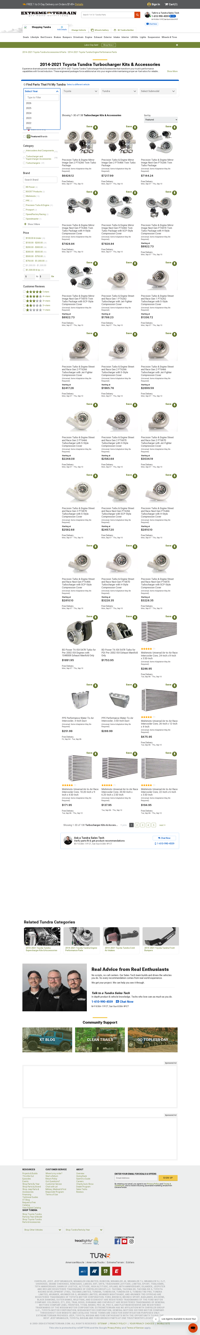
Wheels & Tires (169, 37)
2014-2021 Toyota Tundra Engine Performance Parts (92, 52)
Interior (125, 37)
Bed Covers (46, 37)
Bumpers (67, 37)
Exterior (108, 37)
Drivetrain (78, 37)
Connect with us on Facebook (117, 1241)
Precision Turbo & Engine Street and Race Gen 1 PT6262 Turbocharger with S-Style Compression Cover (157, 300)
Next (161, 825)
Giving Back (81, 1176)
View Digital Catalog (31, 1208)
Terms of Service (135, 1328)
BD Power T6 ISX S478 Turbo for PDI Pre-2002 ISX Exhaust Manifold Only (119, 652)
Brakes (57, 37)
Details (79, 4)
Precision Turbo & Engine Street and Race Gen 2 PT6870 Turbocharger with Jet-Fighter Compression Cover (157, 441)
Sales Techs (81, 1189)
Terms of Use (52, 1194)
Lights (143, 37)
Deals (26, 37)
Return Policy (51, 1179)
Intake (116, 37)
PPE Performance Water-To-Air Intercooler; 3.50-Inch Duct (117, 719)
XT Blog (26, 1200)
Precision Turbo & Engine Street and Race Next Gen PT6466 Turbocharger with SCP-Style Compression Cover (78, 583)
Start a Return (52, 1176)
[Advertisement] (100, 1086)
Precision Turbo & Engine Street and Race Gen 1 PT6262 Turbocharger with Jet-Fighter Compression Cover (117, 300)
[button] (152, 24)
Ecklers (130, 1262)
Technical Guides (30, 1197)
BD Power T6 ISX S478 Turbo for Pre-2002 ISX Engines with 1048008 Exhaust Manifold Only (79, 652)
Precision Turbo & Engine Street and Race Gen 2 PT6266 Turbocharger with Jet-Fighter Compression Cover (78, 371)
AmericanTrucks (96, 1262)
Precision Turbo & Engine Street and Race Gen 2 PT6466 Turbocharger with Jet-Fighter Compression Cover (157, 371)
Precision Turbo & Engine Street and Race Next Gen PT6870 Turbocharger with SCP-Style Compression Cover (157, 583)
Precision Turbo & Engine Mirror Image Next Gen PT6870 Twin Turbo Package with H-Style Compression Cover (157, 229)
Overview (80, 1173)
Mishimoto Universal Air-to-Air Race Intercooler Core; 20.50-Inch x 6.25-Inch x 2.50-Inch (119, 792)
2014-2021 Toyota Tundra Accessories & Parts (44, 52)
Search (137, 15)
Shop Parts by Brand (31, 1186)
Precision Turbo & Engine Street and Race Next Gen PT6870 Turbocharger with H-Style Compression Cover (117, 583)
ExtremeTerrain (115, 1262)
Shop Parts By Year (31, 1184)
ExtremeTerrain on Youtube (124, 1241)
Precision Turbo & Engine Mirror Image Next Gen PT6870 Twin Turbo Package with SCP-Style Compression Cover (78, 300)
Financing (26, 1194)
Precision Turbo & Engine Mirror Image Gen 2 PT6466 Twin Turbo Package (118, 162)
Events (25, 1181)
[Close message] (177, 45)
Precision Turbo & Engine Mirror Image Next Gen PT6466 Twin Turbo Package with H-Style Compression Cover (78, 229)
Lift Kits (134, 37)
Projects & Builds (29, 1173)
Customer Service (54, 1184)
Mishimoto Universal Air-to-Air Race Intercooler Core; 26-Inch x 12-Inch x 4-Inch (159, 724)
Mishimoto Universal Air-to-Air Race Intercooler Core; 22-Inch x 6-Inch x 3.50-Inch (159, 792)
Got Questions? (53, 1181)
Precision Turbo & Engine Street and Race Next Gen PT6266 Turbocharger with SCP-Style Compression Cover (117, 512)
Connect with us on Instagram (131, 1241)
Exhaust (98, 37)
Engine (88, 37)
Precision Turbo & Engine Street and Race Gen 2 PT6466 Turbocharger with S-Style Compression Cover (78, 441)
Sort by (147, 115)
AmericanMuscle (75, 1262)
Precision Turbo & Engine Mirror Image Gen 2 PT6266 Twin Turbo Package (79, 162)
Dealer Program (83, 1186)
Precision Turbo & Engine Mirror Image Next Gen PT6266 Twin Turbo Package (157, 162)
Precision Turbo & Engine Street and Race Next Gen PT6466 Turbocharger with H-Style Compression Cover (157, 512)
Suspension (154, 37)
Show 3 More (34, 224)
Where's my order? (54, 1173)
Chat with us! (52, 1186)
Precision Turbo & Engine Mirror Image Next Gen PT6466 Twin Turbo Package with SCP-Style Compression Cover (117, 229)
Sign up (168, 1178)
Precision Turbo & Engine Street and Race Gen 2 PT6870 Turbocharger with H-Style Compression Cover (117, 441)
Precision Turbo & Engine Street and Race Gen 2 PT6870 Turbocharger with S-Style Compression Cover (78, 512)
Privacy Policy (153, 1184)
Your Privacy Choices (142, 1323)
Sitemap (102, 1323)
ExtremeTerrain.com (49, 14)
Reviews (79, 1192)
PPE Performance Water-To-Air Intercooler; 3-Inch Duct (78, 719)
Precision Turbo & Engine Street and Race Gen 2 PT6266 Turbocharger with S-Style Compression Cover (117, 371)
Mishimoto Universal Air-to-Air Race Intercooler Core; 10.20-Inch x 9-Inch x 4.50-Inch (80, 792)
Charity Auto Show (85, 1184)
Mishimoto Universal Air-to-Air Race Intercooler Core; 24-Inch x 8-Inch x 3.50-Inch (159, 655)
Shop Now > (108, 45)
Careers (79, 1181)
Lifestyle (34, 37)
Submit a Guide (83, 1179)
